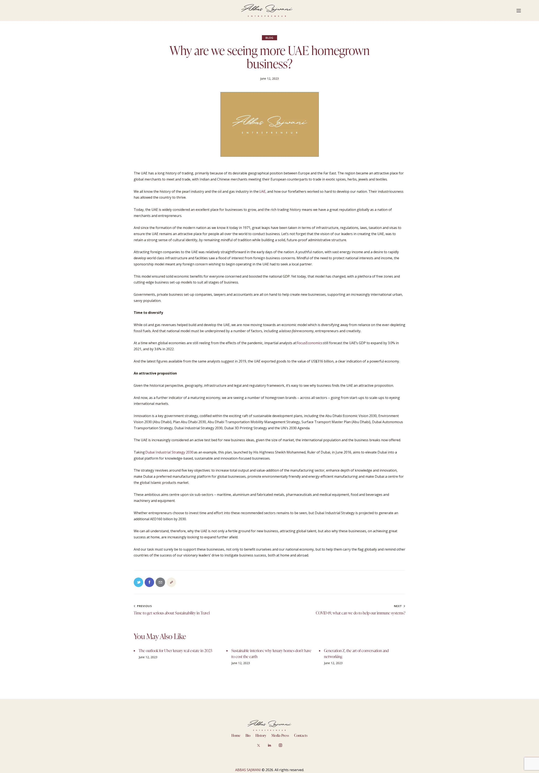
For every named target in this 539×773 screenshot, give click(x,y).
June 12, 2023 (148, 657)
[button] (171, 582)
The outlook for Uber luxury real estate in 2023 (175, 650)
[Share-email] (160, 582)
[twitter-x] (258, 745)
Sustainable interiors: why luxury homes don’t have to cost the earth (271, 653)
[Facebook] (149, 582)
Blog (269, 38)
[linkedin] (269, 745)
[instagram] (280, 745)
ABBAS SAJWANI (248, 770)
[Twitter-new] (138, 582)
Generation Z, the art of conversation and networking (356, 653)
